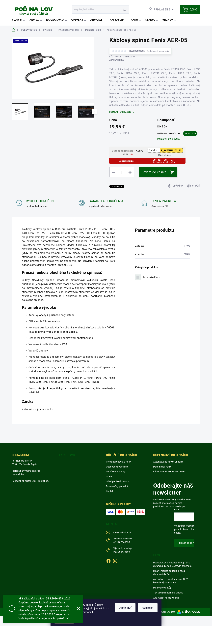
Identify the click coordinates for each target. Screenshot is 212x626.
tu (93, 612)
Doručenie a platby (115, 471)
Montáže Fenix (151, 277)
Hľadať (124, 9)
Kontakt (110, 491)
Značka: (116, 60)
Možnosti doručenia (168, 139)
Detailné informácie (120, 112)
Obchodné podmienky (117, 466)
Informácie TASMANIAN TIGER (169, 471)
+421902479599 (122, 550)
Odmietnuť (125, 607)
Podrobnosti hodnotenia (158, 51)
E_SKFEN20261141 (171, 150)
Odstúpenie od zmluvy (117, 481)
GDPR (109, 476)
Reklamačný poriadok (117, 486)
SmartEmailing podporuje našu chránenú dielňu (169, 573)
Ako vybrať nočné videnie (166, 597)
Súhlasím (147, 607)
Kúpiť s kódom (165, 155)
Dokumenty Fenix (162, 466)
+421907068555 (122, 540)
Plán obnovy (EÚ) (162, 587)
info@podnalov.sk (122, 532)
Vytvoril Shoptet (166, 612)
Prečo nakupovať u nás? (118, 461)
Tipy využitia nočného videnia (168, 592)
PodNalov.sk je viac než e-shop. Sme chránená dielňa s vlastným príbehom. (172, 564)
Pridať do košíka (154, 172)
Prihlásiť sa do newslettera (191, 543)
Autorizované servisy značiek (168, 461)
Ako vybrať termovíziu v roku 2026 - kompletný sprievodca (171, 581)
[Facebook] (108, 560)
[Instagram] (115, 560)
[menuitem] (19, 21)
